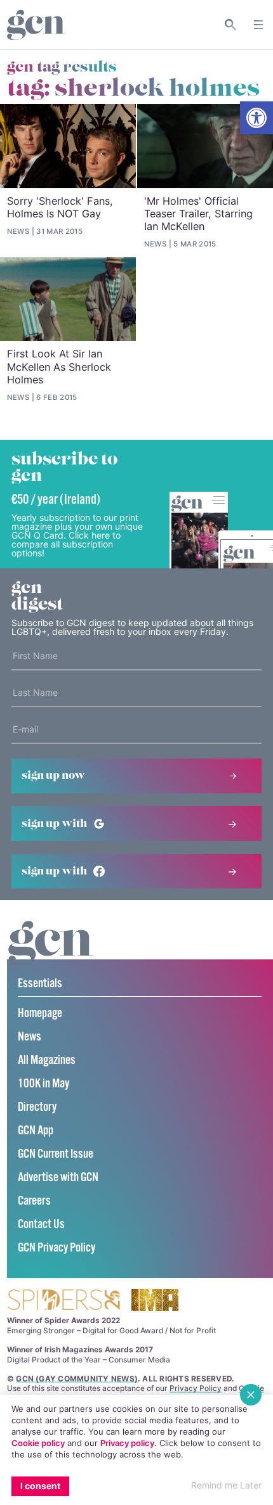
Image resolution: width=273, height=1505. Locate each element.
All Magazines (47, 1060)
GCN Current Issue (55, 1154)
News (29, 1037)
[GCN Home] (36, 25)
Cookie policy (38, 1443)
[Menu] (258, 24)
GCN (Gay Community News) (77, 1378)
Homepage (40, 1013)
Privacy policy (127, 1443)
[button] (256, 117)
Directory (37, 1107)
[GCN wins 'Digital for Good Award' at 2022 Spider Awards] (63, 1300)
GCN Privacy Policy (56, 1248)
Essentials (40, 983)
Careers (34, 1201)
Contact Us (41, 1225)
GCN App (35, 1131)
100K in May (43, 1084)
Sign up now (53, 776)
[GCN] (51, 954)
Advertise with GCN (58, 1178)
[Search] (231, 24)
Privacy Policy (196, 1388)
